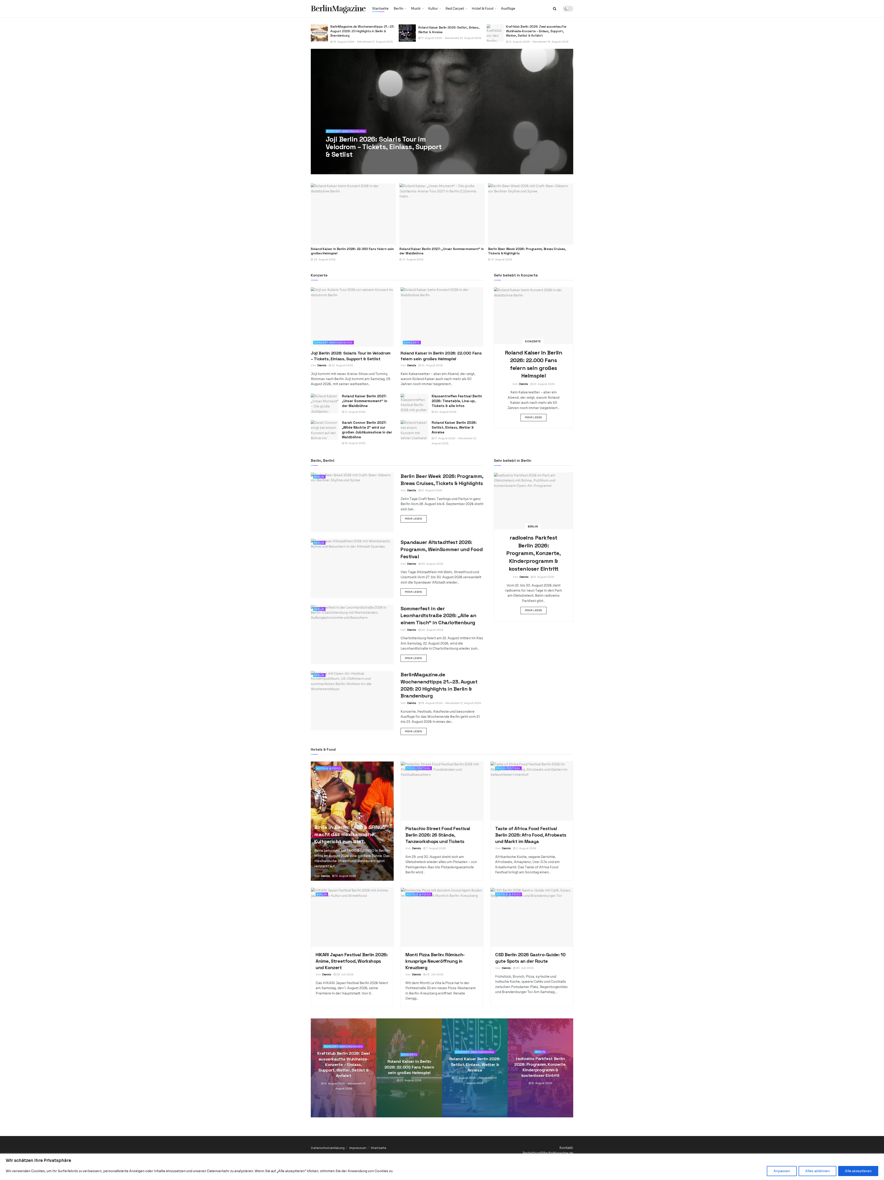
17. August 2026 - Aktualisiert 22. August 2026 (362, 38)
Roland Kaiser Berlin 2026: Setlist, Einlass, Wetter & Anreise (454, 427)
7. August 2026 (435, 848)
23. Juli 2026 (434, 974)
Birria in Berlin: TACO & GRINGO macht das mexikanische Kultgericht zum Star (349, 834)
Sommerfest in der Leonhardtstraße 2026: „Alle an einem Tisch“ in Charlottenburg (438, 615)
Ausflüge (508, 8)
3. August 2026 (525, 848)
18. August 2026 (355, 443)
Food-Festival (419, 768)
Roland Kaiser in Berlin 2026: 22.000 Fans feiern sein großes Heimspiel (409, 1067)
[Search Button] (554, 8)
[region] (442, 1167)
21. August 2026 (355, 411)
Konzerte (412, 342)
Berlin (398, 8)
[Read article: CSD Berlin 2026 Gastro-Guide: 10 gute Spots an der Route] (532, 917)
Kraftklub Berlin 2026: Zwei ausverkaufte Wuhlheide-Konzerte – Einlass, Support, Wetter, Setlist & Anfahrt (448, 31)
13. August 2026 (345, 876)
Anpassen (782, 1171)
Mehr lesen (536, 417)
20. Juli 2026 (524, 968)
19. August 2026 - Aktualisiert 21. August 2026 (451, 703)
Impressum (357, 1148)
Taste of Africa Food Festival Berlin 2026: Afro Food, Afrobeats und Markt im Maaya (530, 834)
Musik (416, 8)
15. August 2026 (518, 41)
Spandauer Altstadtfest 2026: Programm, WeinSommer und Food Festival (442, 549)
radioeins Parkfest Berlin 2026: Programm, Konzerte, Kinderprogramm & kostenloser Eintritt (537, 31)
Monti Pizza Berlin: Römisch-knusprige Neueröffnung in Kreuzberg (435, 961)
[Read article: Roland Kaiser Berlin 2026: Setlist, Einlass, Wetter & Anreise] (319, 33)
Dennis (336, 163)
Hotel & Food (482, 8)
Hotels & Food (329, 768)
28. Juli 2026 (345, 974)
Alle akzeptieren (858, 1171)
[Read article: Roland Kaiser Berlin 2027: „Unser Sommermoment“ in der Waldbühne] (353, 213)
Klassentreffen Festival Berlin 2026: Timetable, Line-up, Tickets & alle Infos (457, 401)
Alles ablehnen (817, 1171)
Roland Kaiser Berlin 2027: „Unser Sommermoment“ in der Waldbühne (364, 401)
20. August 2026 (445, 411)
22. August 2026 (357, 163)
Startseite (380, 8)
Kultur (433, 8)
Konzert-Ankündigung (346, 131)
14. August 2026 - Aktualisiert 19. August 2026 (450, 41)
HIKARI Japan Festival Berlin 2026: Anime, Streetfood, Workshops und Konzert (351, 961)
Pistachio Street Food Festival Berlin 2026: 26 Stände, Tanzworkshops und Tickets (437, 834)
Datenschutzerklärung (328, 1148)
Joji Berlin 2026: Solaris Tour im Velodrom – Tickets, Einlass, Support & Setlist (384, 147)
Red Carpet (454, 8)
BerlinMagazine (338, 9)
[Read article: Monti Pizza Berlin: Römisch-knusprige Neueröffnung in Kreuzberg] (442, 917)
